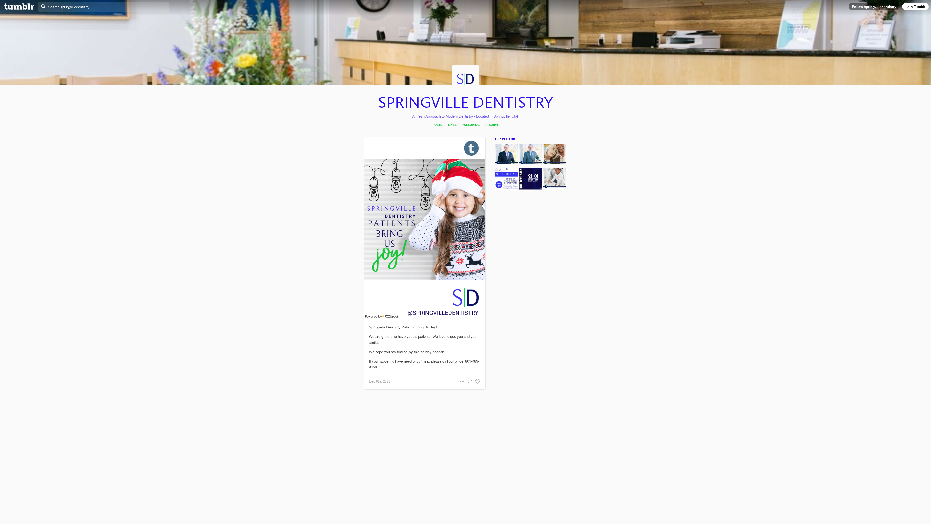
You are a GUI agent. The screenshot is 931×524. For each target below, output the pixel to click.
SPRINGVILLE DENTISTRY (465, 103)
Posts (437, 125)
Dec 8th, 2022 (380, 381)
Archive (492, 125)
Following (471, 125)
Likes (452, 125)
